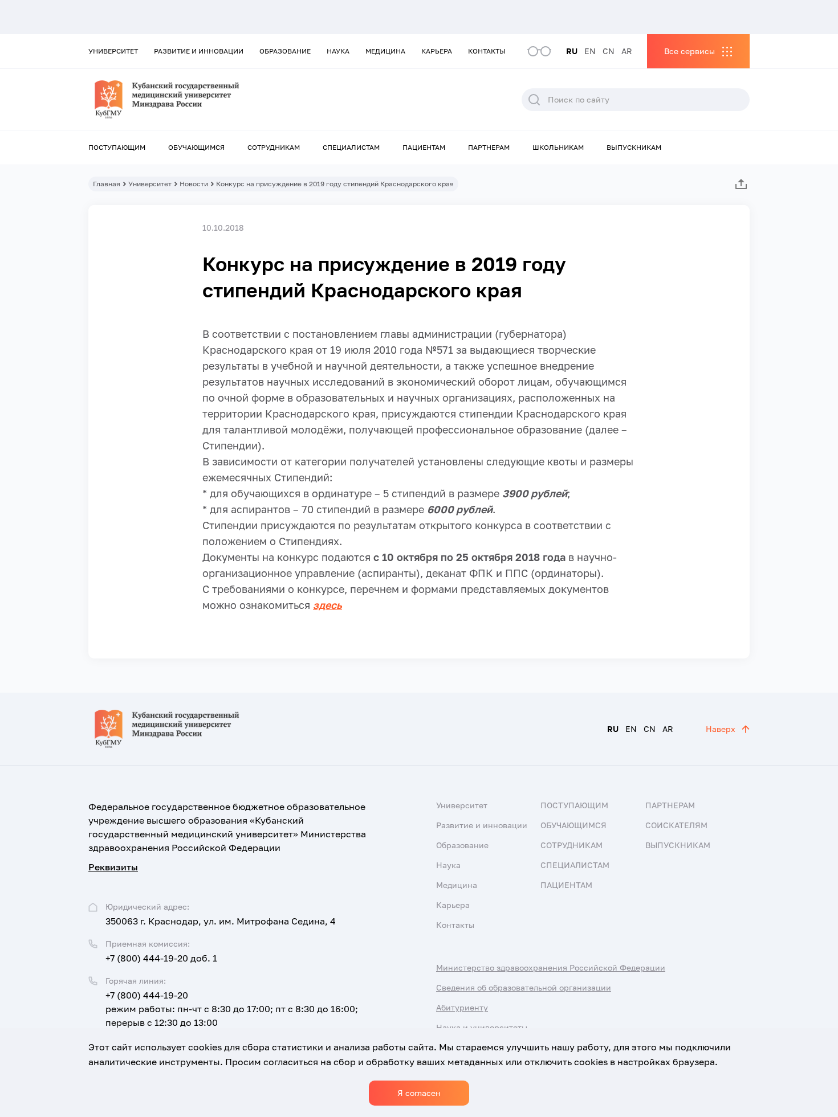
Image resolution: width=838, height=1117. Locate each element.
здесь (327, 605)
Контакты (487, 51)
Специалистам (351, 147)
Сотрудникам (273, 147)
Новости (194, 183)
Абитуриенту (462, 1007)
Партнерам (489, 147)
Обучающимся (196, 147)
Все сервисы (689, 51)
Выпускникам (634, 147)
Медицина (385, 51)
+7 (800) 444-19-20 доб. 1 (161, 958)
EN (590, 51)
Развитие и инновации (198, 51)
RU (571, 51)
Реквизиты (113, 867)
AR (626, 51)
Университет (113, 51)
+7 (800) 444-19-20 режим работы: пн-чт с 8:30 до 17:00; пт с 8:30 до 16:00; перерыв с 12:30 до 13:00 (231, 1008)
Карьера (436, 51)
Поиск (534, 99)
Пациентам (423, 147)
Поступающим (116, 147)
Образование (285, 51)
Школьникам (558, 147)
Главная (106, 183)
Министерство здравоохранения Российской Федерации (550, 967)
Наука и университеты (481, 1027)
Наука (338, 51)
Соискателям (676, 825)
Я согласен (419, 1093)
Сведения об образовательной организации (523, 987)
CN (609, 51)
